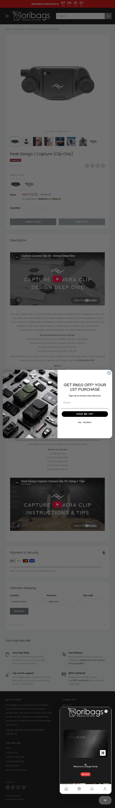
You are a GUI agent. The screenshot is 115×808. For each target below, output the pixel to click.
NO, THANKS (85, 422)
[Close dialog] (109, 373)
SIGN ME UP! (84, 414)
